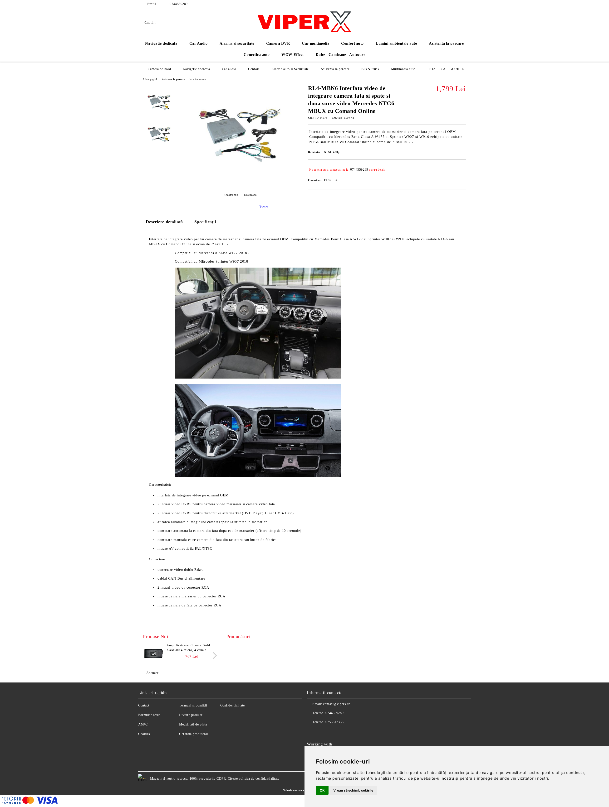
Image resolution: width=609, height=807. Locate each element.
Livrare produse (190, 715)
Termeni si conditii (193, 705)
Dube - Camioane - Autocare (340, 55)
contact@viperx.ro (336, 704)
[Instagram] (456, 4)
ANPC (142, 724)
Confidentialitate (232, 705)
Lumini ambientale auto (396, 43)
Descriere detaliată (164, 221)
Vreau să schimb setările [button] (353, 790)
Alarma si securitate (237, 43)
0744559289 (179, 4)
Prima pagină (150, 79)
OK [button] (322, 790)
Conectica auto (257, 55)
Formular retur (149, 715)
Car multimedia (315, 43)
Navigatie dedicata (161, 43)
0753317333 (334, 722)
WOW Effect (292, 55)
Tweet (263, 207)
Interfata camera (198, 79)
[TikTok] (463, 4)
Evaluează (250, 195)
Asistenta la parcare (446, 43)
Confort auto (352, 43)
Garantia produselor (193, 734)
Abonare (152, 673)
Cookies (144, 734)
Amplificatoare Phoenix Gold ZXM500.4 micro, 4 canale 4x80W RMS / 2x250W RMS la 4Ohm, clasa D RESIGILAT (190, 648)
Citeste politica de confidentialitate (254, 778)
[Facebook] (449, 4)
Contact (143, 705)
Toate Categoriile (446, 69)
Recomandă (231, 195)
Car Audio (198, 43)
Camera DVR (278, 43)
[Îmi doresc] (462, 170)
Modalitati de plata (193, 724)
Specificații (205, 221)
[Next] (213, 655)
